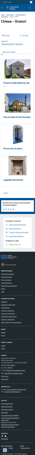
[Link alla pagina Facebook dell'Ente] (2, 436)
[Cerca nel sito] (29, 8)
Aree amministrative (7, 274)
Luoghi (3, 345)
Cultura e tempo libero (8, 313)
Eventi (3, 348)
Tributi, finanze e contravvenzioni (11, 322)
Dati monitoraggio (6, 446)
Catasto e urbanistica (7, 310)
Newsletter (4, 439)
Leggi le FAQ (5, 420)
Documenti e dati (6, 277)
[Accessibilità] (4, 450)
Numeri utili (4, 379)
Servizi (22, 446)
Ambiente (4, 302)
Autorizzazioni (5, 308)
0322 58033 (11, 365)
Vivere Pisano (10, 15)
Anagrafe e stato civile (8, 305)
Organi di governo (6, 283)
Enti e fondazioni (6, 280)
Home (2, 15)
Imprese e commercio (7, 319)
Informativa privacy (7, 409)
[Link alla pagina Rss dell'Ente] (5, 436)
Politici (3, 289)
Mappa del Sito (25, 448)
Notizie (3, 332)
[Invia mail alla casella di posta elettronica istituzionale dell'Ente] (15, 370)
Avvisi (3, 335)
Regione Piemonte (7, 2)
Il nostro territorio (20, 15)
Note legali (4, 412)
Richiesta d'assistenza (8, 427)
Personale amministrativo (9, 286)
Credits (11, 448)
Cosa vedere (4, 17)
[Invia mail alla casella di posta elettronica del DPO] (16, 389)
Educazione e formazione (9, 316)
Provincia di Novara (7, 404)
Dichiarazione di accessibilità (9, 415)
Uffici (2, 292)
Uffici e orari (4, 376)
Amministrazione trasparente (10, 418)
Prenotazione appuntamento (10, 424)
